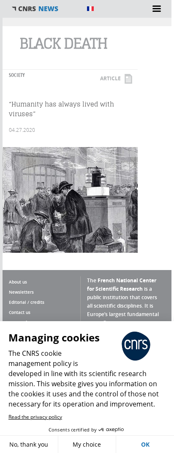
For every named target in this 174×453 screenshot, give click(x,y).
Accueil (45, 9)
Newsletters (21, 292)
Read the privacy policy (35, 416)
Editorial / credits (26, 302)
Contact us (19, 312)
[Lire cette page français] (90, 8)
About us (18, 282)
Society (17, 75)
